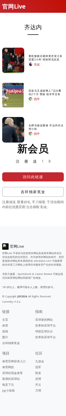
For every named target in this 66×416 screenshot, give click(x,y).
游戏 (5, 331)
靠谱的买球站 (11, 379)
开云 (38, 385)
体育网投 (8, 367)
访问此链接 (33, 176)
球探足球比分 (44, 331)
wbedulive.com (42, 260)
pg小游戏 (8, 390)
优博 (38, 379)
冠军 (38, 367)
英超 (37, 64)
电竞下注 (8, 385)
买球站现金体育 (12, 373)
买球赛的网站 (44, 320)
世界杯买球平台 (45, 325)
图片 (5, 337)
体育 (5, 325)
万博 (38, 390)
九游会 (39, 361)
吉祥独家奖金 (33, 191)
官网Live (13, 6)
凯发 (38, 373)
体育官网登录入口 (14, 361)
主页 (5, 320)
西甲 (37, 99)
